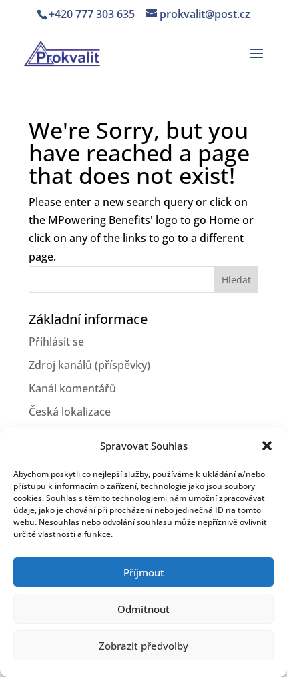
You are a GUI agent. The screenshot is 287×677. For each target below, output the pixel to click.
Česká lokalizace (70, 411)
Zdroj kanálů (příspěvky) (89, 365)
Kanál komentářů (72, 388)
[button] (267, 445)
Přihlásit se (56, 341)
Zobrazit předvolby (143, 645)
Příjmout (143, 572)
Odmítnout (143, 609)
